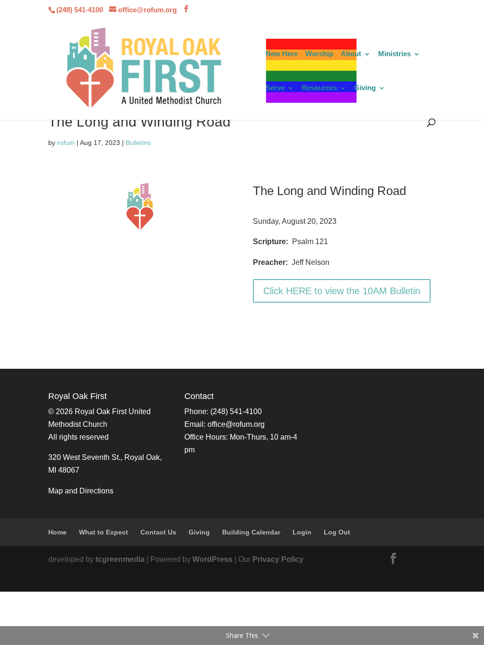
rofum (66, 142)
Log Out (337, 532)
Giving (365, 88)
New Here (282, 54)
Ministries (394, 54)
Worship (319, 54)
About (351, 54)
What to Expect (103, 532)
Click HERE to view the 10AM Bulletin (341, 291)
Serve (275, 88)
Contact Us (158, 532)
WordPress (212, 559)
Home (57, 532)
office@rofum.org (236, 424)
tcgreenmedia (120, 559)
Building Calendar (251, 532)
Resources (319, 88)
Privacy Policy (277, 559)
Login (302, 532)
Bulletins (138, 142)
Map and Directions (80, 491)
